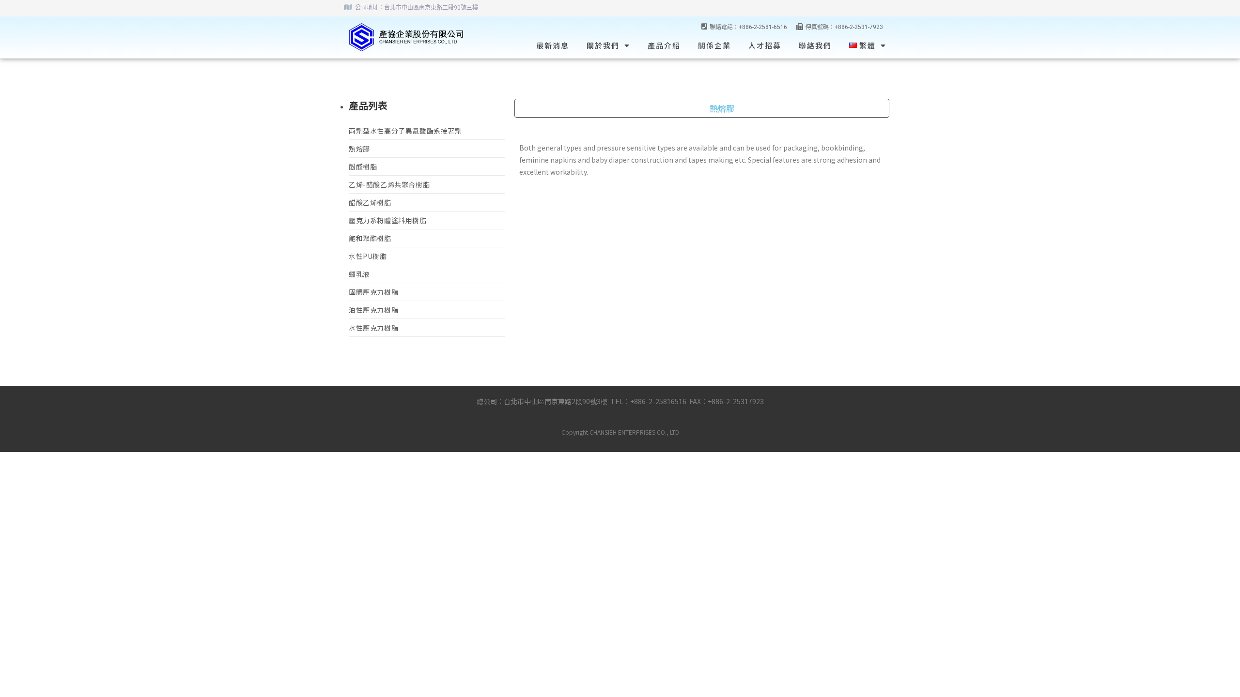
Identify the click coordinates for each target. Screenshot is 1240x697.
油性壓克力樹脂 (373, 310)
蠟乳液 (359, 274)
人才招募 (764, 45)
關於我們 (603, 45)
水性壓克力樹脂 (373, 328)
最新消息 (552, 45)
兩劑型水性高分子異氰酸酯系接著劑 (405, 131)
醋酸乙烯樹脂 (370, 202)
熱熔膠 (359, 148)
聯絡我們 (815, 45)
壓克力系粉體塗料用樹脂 (388, 220)
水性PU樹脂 (368, 256)
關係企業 (714, 45)
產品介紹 (664, 45)
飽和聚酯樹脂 (370, 238)
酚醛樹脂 (363, 166)
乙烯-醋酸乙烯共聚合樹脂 (389, 184)
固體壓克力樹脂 (373, 292)
